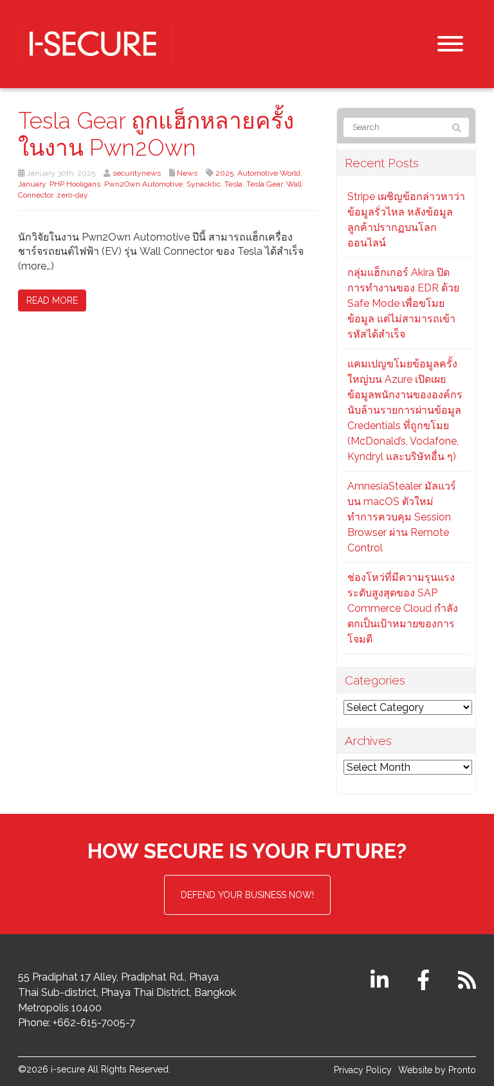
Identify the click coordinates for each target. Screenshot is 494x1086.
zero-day (72, 194)
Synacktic (204, 184)
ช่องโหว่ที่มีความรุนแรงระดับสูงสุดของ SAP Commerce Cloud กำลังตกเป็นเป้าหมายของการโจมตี (402, 608)
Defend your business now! (247, 895)
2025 (224, 173)
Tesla (233, 184)
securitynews (137, 173)
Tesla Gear (264, 184)
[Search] (456, 128)
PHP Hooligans (75, 184)
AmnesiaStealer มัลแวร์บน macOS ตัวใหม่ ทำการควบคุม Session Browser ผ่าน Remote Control (401, 517)
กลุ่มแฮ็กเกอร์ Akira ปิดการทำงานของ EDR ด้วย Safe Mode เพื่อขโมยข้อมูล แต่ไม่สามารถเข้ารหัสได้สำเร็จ (403, 303)
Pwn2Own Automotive (143, 184)
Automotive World (268, 173)
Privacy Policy (363, 1070)
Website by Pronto (437, 1070)
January (32, 184)
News (187, 173)
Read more (52, 300)
